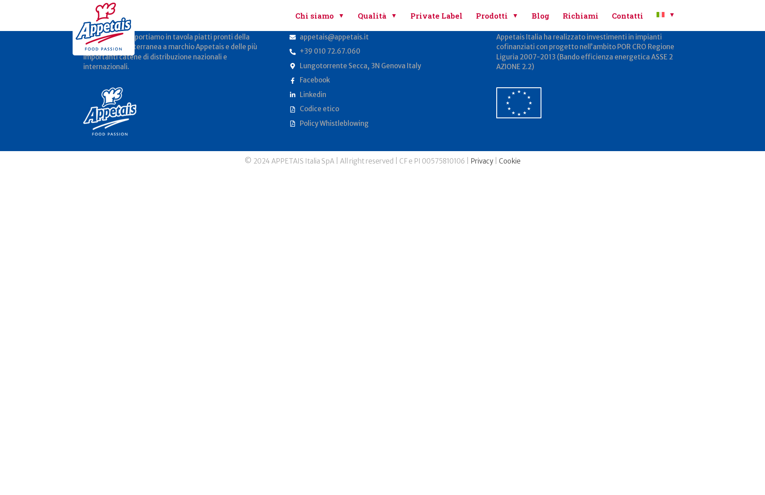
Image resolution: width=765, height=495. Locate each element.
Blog (540, 16)
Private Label (436, 16)
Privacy (482, 161)
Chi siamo (314, 16)
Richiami (581, 16)
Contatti (627, 16)
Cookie (510, 161)
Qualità (372, 16)
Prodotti (492, 16)
